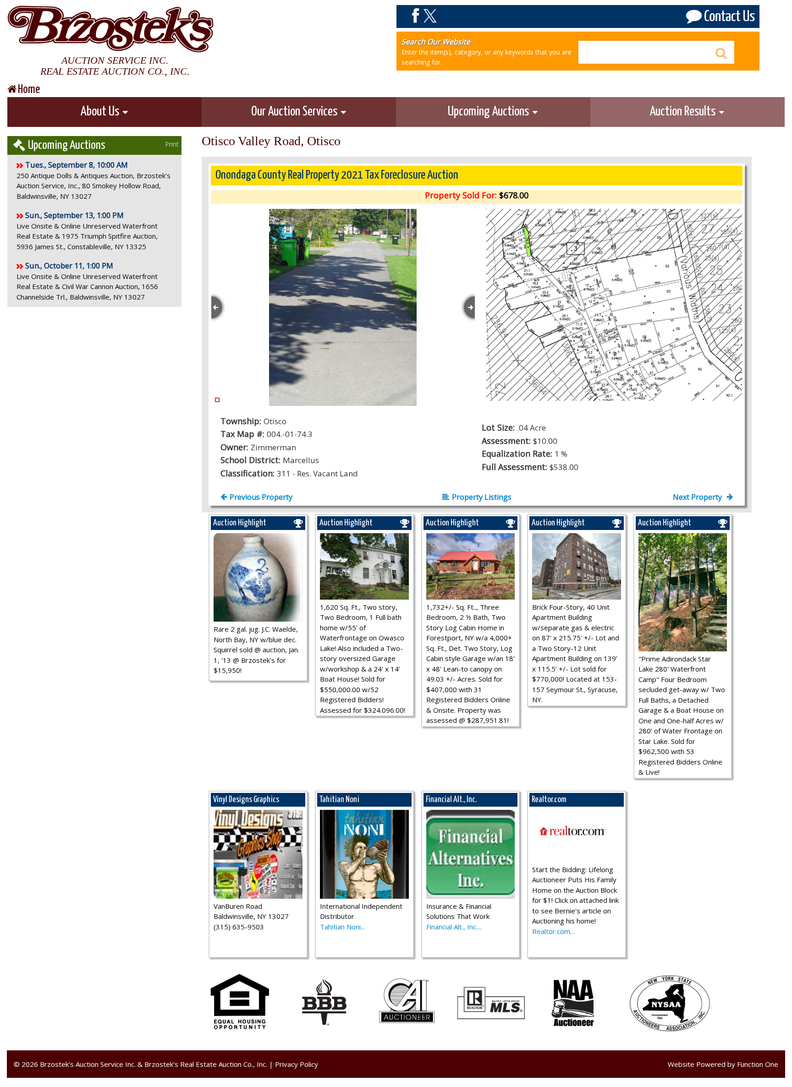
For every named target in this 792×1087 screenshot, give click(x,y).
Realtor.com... (553, 931)
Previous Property (261, 497)
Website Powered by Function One (723, 1064)
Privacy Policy (296, 1064)
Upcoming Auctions (489, 111)
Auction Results (684, 111)
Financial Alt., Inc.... (454, 926)
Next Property (698, 497)
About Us (101, 111)
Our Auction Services (295, 111)
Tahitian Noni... (342, 926)
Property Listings (482, 497)
